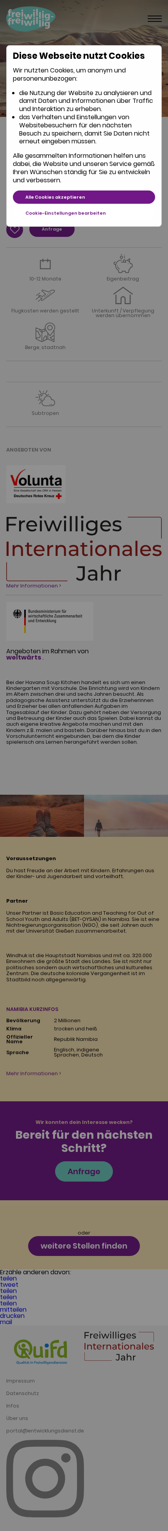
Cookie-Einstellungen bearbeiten (65, 213)
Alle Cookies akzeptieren (55, 197)
